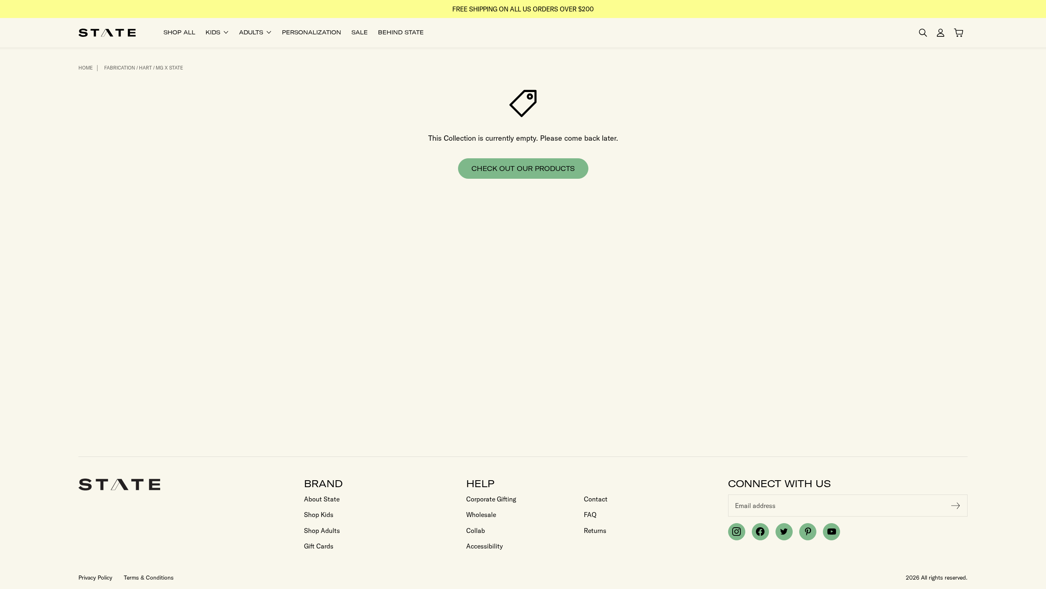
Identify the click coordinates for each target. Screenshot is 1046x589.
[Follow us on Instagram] (736, 531)
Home (85, 68)
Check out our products (523, 168)
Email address (755, 505)
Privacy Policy (95, 577)
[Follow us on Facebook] (760, 531)
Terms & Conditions (149, 577)
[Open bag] (959, 32)
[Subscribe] (955, 505)
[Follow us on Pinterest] (807, 531)
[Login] (941, 32)
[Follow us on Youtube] (831, 531)
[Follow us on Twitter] (784, 531)
